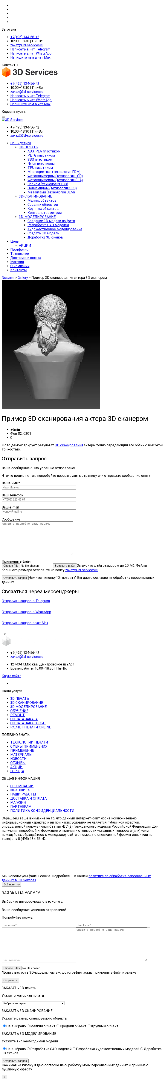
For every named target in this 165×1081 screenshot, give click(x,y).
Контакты (18, 270)
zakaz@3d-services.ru (26, 45)
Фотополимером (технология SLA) (55, 180)
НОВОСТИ (18, 759)
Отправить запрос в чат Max (25, 623)
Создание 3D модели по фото (51, 221)
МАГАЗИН (18, 802)
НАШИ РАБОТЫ (23, 794)
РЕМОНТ (17, 715)
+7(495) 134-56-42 (24, 37)
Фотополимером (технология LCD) (55, 176)
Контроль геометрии (45, 213)
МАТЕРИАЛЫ (21, 755)
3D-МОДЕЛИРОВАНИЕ (37, 217)
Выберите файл (65, 565)
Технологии (19, 254)
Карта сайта (11, 676)
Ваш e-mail (10, 507)
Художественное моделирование (55, 229)
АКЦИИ (25, 245)
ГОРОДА (17, 771)
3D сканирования (69, 445)
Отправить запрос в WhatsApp (26, 612)
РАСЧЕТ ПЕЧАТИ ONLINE (30, 727)
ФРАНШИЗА (20, 790)
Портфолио (19, 250)
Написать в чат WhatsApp (31, 53)
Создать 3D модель (43, 233)
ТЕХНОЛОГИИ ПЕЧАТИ (29, 742)
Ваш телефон (12, 495)
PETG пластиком (41, 155)
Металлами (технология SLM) (51, 192)
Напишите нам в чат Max (30, 57)
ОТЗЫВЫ (18, 763)
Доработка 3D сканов (45, 237)
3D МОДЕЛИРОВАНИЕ (28, 707)
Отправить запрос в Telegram (26, 601)
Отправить (10, 980)
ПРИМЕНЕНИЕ (22, 750)
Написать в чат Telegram (30, 49)
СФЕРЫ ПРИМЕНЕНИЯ (28, 746)
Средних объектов (43, 204)
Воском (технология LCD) (48, 184)
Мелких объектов (42, 200)
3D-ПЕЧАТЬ (28, 147)
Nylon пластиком (41, 164)
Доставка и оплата (25, 258)
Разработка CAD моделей (48, 225)
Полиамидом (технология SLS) (52, 188)
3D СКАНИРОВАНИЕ (26, 703)
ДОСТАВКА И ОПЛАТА (28, 798)
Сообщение (11, 519)
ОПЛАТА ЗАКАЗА (24, 719)
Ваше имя (11, 483)
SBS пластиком (40, 159)
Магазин (17, 262)
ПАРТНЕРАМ (20, 807)
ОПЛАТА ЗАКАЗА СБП (28, 723)
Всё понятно (11, 884)
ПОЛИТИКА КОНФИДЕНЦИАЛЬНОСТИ (42, 811)
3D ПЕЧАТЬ (19, 699)
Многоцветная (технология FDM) (54, 172)
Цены (15, 241)
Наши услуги (20, 143)
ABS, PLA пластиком (44, 151)
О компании (19, 266)
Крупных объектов (43, 209)
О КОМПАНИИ (22, 786)
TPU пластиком (40, 168)
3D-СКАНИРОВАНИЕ (35, 196)
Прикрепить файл (16, 561)
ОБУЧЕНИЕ (19, 711)
